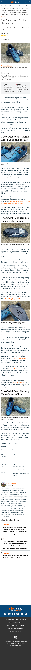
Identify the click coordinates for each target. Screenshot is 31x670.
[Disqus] (15, 584)
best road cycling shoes (11, 299)
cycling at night (18, 383)
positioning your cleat (15, 368)
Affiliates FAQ (4, 16)
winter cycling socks (19, 358)
